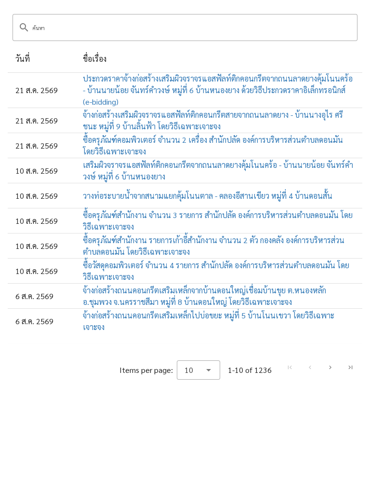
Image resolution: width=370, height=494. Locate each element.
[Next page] (330, 367)
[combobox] (198, 370)
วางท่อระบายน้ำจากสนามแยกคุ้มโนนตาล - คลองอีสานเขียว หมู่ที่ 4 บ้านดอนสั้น (207, 196)
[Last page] (350, 367)
